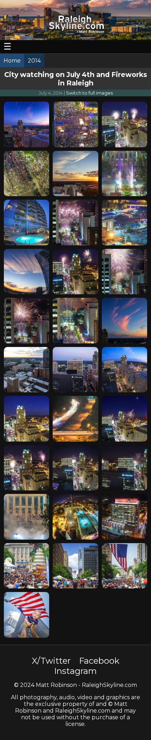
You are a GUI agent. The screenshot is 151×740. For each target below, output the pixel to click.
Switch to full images (89, 93)
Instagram (75, 671)
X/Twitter (51, 661)
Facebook (99, 661)
